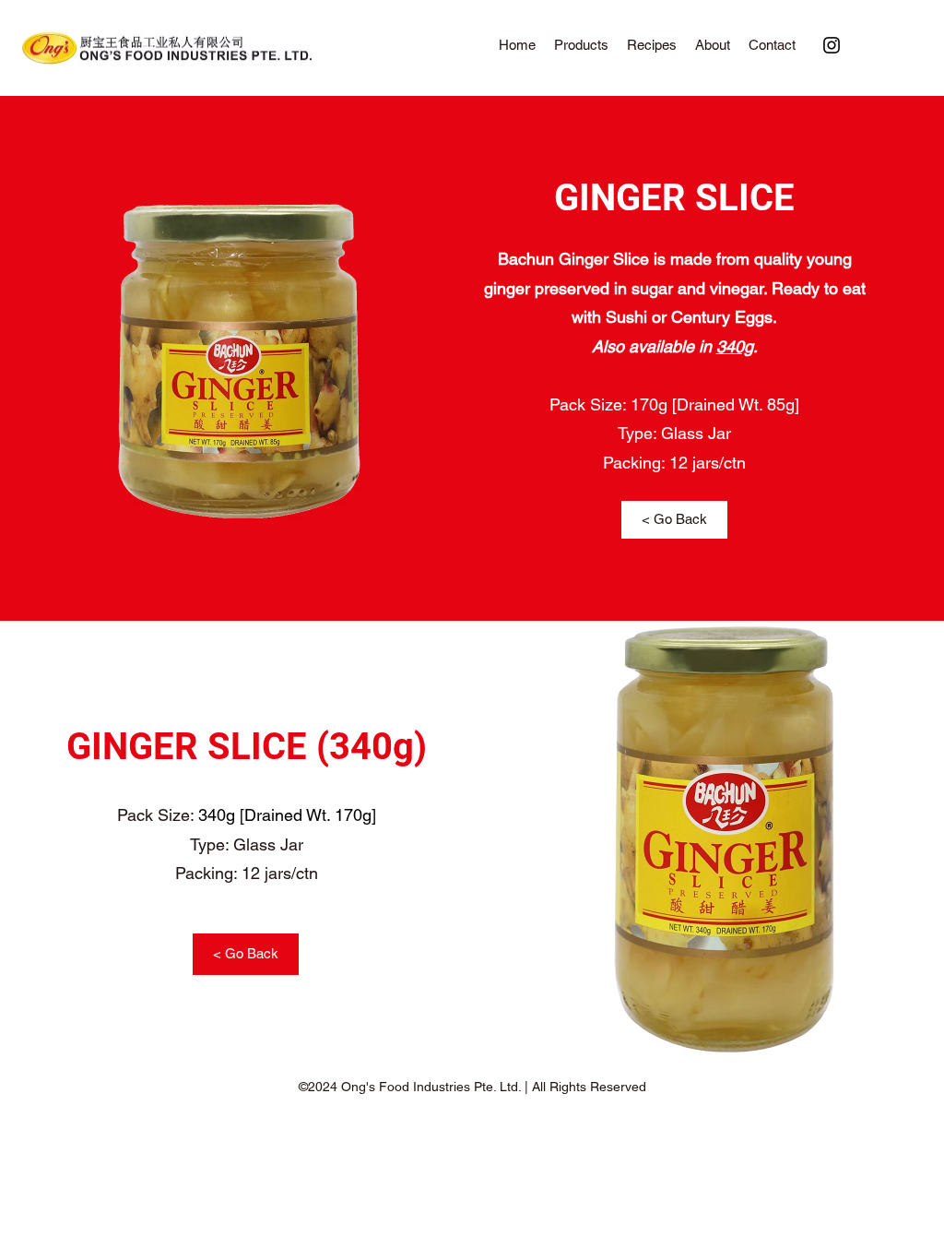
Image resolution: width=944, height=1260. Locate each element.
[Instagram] (831, 45)
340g (734, 346)
